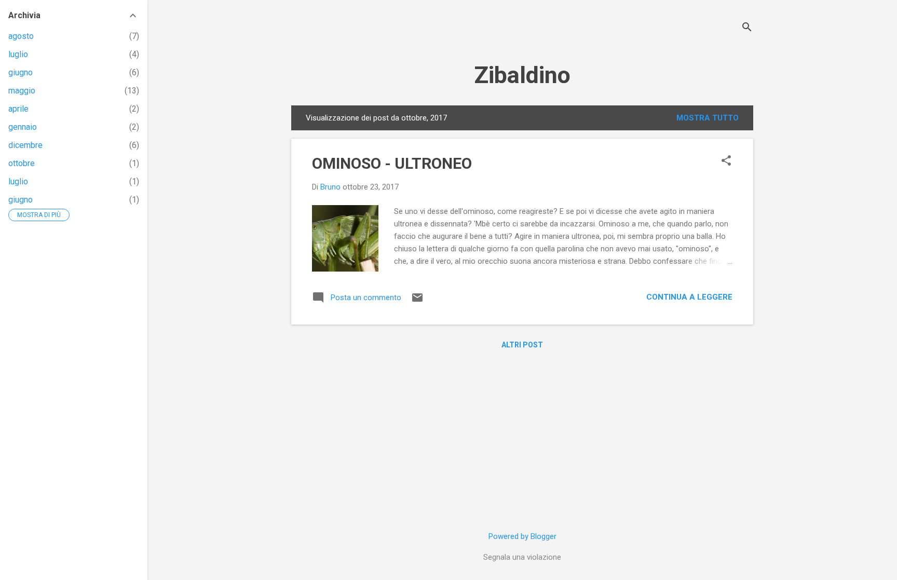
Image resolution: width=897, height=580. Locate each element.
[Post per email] (417, 301)
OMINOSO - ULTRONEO (392, 163)
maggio (21, 91)
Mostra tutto (707, 118)
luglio (18, 54)
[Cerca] (747, 28)
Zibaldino (522, 75)
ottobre (21, 163)
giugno (20, 72)
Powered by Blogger (522, 536)
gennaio (22, 127)
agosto (21, 36)
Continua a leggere (689, 297)
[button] (726, 161)
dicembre (25, 145)
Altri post (522, 345)
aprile (18, 109)
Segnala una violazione (522, 557)
